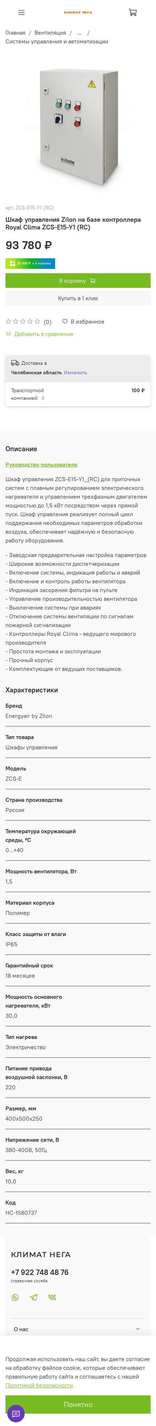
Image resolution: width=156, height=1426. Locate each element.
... (79, 32)
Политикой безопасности (39, 1385)
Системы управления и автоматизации (56, 41)
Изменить (75, 372)
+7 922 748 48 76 (40, 1272)
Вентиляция (50, 32)
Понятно (78, 1404)
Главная (15, 32)
